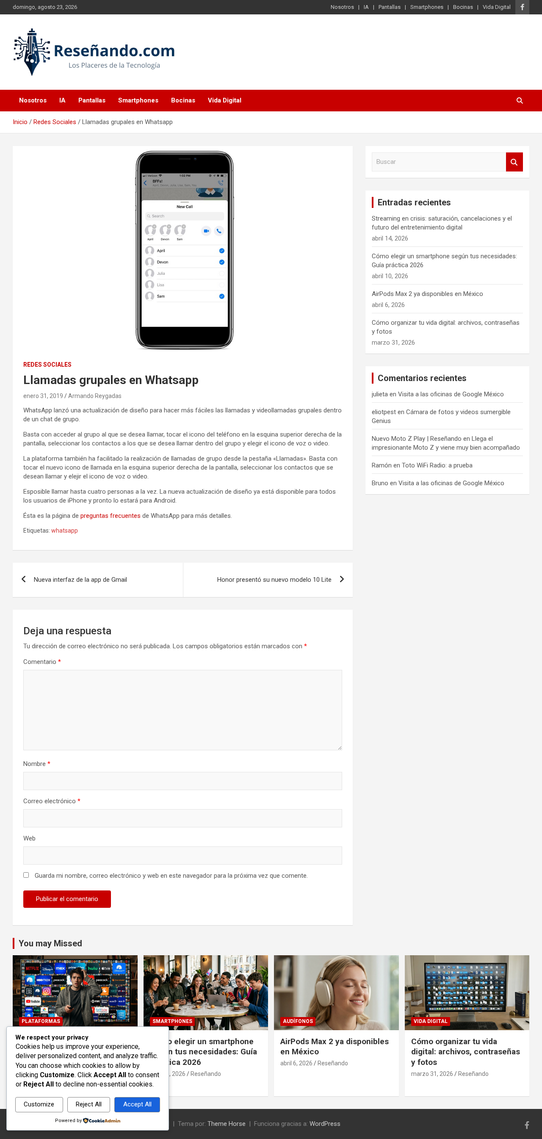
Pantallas (390, 7)
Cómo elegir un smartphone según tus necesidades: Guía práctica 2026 (203, 1052)
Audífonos (298, 1021)
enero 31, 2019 (43, 396)
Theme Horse (226, 1124)
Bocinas (463, 7)
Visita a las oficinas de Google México (451, 394)
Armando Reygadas (95, 396)
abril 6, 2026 (296, 1063)
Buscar (514, 161)
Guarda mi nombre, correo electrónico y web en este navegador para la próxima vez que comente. (171, 875)
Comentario (42, 662)
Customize (39, 1104)
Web (29, 838)
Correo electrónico (51, 801)
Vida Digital (497, 7)
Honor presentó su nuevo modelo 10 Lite (274, 579)
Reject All (89, 1104)
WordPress (325, 1124)
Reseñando (206, 1073)
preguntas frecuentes (110, 516)
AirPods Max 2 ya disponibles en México (427, 294)
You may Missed (50, 943)
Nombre (36, 764)
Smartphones (426, 7)
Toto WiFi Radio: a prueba (437, 465)
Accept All (137, 1104)
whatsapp (64, 530)
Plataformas (41, 1021)
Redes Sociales (47, 364)
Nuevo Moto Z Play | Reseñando (417, 438)
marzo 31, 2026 (432, 1073)
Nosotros (342, 7)
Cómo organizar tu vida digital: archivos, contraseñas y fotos (465, 1052)
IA (366, 7)
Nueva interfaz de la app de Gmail (80, 579)
